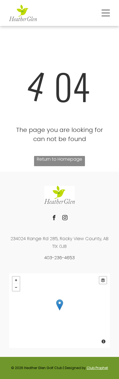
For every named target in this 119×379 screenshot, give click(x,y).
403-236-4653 (59, 258)
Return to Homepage (59, 159)
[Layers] (103, 280)
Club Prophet (97, 367)
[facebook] (54, 218)
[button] (106, 13)
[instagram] (65, 218)
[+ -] (59, 310)
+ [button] (16, 280)
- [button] (16, 287)
